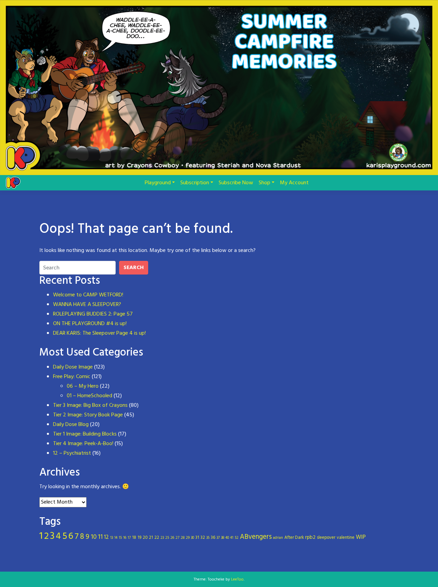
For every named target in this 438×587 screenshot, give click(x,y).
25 (167, 538)
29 (188, 538)
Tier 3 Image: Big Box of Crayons (90, 405)
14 (115, 538)
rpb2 (310, 537)
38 (222, 538)
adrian (278, 538)
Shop (264, 182)
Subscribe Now (236, 182)
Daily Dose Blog (71, 424)
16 (124, 538)
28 (182, 538)
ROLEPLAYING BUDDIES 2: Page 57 (93, 314)
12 (106, 537)
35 (207, 538)
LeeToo (237, 579)
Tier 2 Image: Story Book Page (88, 415)
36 (213, 537)
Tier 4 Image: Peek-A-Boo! (83, 443)
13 (111, 538)
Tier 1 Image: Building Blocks (85, 434)
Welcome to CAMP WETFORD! (88, 295)
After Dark (294, 537)
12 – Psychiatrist (72, 453)
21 (151, 537)
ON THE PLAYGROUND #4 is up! (90, 323)
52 (237, 538)
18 (134, 537)
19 (139, 537)
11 (100, 537)
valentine (346, 537)
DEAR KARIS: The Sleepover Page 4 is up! (99, 333)
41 (231, 538)
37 (218, 538)
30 (192, 538)
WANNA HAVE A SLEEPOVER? (87, 304)
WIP (361, 537)
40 (227, 538)
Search (134, 267)
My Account (294, 182)
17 (129, 538)
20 (145, 537)
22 (156, 537)
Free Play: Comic (71, 376)
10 (93, 537)
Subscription (194, 182)
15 (120, 538)
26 (172, 538)
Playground (158, 182)
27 (177, 538)
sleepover (326, 537)
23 (162, 538)
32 (203, 537)
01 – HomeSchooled (89, 395)
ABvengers (256, 537)
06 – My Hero (83, 386)
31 (197, 537)
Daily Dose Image (73, 367)
